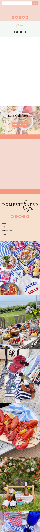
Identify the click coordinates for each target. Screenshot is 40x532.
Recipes (28, 82)
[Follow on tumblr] (23, 17)
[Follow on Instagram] (13, 17)
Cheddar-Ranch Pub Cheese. (20, 80)
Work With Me (7, 230)
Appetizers (21, 82)
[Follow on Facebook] (16, 17)
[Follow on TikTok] (27, 17)
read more (20, 90)
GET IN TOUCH (20, 124)
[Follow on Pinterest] (20, 17)
